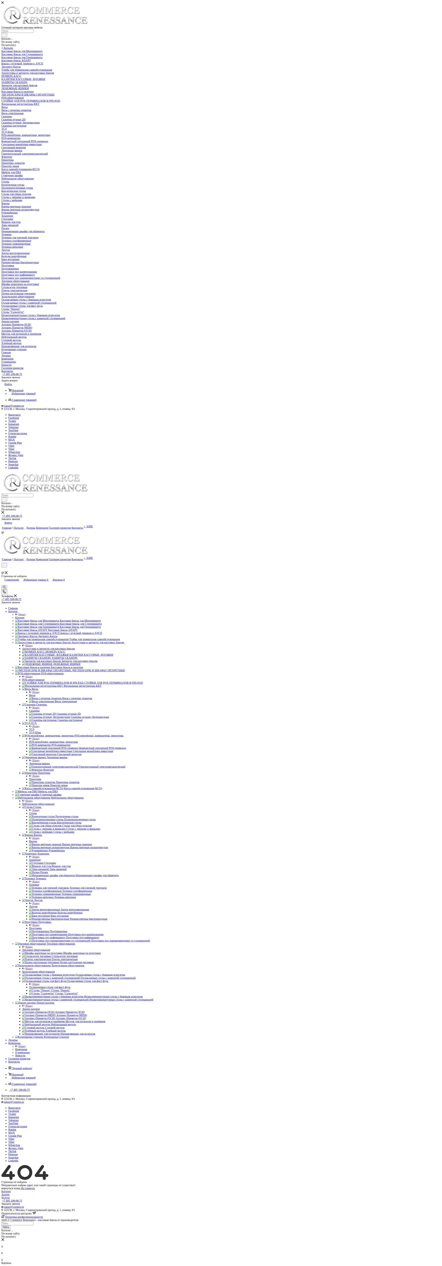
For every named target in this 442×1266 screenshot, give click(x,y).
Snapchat (13, 464)
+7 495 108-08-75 (12, 374)
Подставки (35, 928)
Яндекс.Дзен (15, 455)
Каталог (20, 617)
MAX (11, 439)
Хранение (35, 859)
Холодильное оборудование (38, 971)
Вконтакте (14, 414)
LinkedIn (13, 467)
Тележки (34, 884)
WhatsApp (14, 452)
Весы (32, 695)
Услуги (5, 1197)
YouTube (13, 430)
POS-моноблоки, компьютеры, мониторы (53, 741)
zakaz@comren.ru (14, 405)
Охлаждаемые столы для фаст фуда (49, 987)
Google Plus (15, 442)
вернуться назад (10, 1188)
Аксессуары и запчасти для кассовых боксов (48, 648)
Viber (11, 445)
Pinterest (13, 461)
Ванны (33, 841)
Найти (6, 1227)
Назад (22, 614)
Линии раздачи (31, 1008)
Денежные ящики (39, 763)
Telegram (13, 427)
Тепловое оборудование (36, 949)
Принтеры (35, 779)
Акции (5, 1194)
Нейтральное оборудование (38, 803)
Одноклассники (17, 433)
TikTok (12, 458)
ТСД (31, 729)
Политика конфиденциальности (24, 1216)
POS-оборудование (33, 679)
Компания (21, 1049)
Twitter (12, 421)
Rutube (12, 436)
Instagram (13, 424)
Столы (33, 813)
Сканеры (34, 710)
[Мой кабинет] (2, 569)
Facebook (13, 417)
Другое (33, 906)
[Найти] (4, 35)
